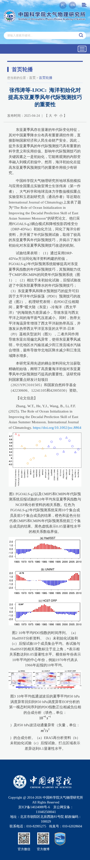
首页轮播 (45, 78)
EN (73, 5)
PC (63, 5)
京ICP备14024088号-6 (34, 807)
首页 (32, 78)
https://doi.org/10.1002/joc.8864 (57, 428)
